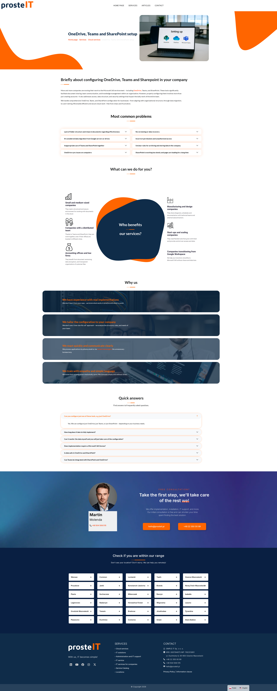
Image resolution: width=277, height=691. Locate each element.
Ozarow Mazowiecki (193, 577)
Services (132, 5)
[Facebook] (82, 664)
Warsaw (74, 577)
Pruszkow (75, 586)
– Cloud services (121, 649)
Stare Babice (190, 620)
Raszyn (160, 594)
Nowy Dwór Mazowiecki (195, 586)
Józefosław (161, 611)
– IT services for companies (126, 664)
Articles (146, 5)
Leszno (188, 603)
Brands (160, 586)
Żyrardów (189, 611)
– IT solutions (120, 652)
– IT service (119, 660)
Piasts (73, 594)
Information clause (184, 672)
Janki (101, 586)
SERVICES (121, 643)
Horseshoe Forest (135, 603)
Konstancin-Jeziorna (136, 586)
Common (103, 577)
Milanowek (132, 594)
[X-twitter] (94, 664)
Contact (159, 5)
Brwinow (131, 611)
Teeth (159, 577)
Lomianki (131, 577)
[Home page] (17, 5)
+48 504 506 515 (99, 525)
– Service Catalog (122, 668)
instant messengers (104, 349)
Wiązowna (161, 603)
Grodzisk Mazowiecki (80, 611)
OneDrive (138, 90)
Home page (118, 5)
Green (159, 620)
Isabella (188, 594)
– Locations (119, 672)
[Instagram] (88, 664)
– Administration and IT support (128, 656)
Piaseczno (75, 620)
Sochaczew (104, 594)
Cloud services (94, 40)
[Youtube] (77, 664)
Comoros (132, 620)
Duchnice (103, 620)
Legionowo (75, 603)
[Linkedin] (71, 664)
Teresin (102, 611)
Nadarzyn (103, 603)
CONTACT (169, 643)
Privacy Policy (169, 672)
